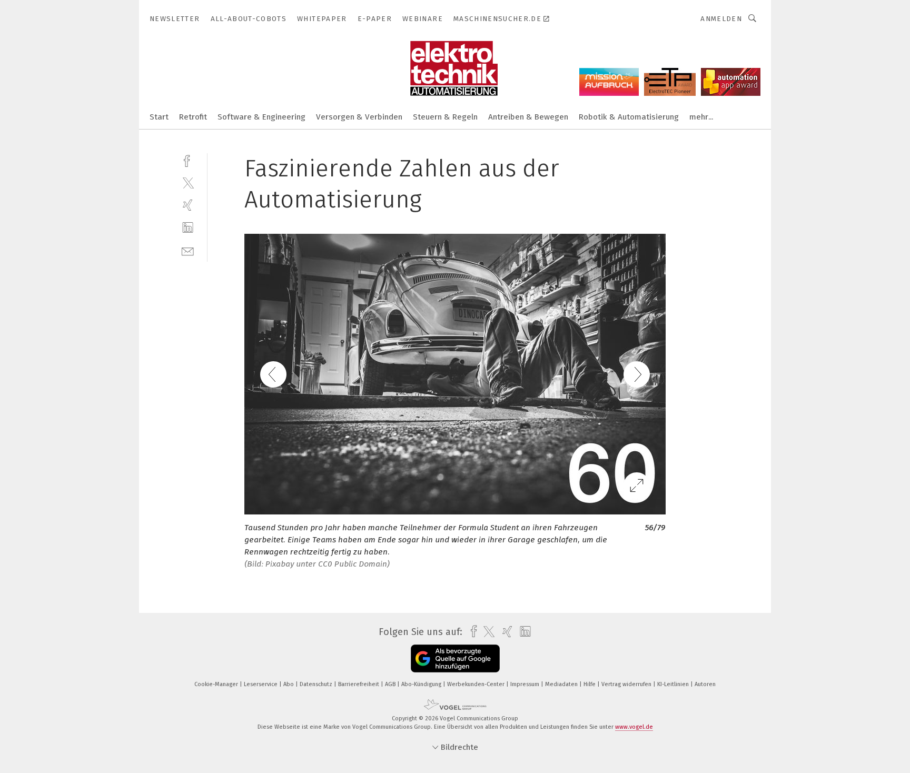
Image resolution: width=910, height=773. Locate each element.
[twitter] (187, 182)
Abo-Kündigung (422, 684)
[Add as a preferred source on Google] (455, 658)
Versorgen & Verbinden (359, 117)
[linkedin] (187, 227)
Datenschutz (317, 684)
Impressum (525, 684)
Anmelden (721, 18)
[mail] (187, 250)
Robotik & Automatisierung (629, 117)
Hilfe (590, 684)
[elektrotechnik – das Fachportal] (159, 116)
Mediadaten (562, 684)
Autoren (705, 684)
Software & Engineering (261, 117)
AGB (391, 684)
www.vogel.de (634, 727)
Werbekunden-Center (476, 684)
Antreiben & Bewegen (528, 117)
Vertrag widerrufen (627, 684)
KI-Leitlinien (673, 684)
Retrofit (193, 117)
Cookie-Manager (217, 684)
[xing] (187, 205)
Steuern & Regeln (445, 117)
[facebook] (187, 159)
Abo (289, 684)
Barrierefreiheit (359, 684)
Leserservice (261, 684)
